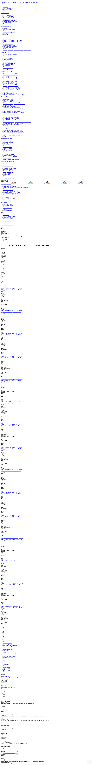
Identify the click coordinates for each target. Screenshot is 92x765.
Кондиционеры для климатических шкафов (13, 130)
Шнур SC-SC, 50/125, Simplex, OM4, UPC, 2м (11, 380)
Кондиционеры (4, 128)
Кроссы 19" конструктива (9, 32)
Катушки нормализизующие (9, 63)
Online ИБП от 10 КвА (8, 217)
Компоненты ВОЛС (5, 52)
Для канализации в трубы (9, 42)
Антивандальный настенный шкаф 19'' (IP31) (13, 110)
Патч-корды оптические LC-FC (10, 77)
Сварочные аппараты (8, 68)
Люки (4, 175)
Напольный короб (7, 173)
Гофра (4, 206)
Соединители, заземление (9, 198)
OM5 (3, 268)
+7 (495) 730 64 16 (5, 233)
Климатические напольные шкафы (11, 118)
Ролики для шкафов (7, 150)
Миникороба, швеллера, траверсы (11, 196)
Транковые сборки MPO (8, 90)
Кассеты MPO (6, 65)
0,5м (3, 277)
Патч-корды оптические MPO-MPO (11, 89)
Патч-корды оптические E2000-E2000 (12, 87)
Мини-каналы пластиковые (9, 168)
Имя (1, 752)
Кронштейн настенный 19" (9, 106)
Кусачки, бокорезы (7, 22)
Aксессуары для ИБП (8, 218)
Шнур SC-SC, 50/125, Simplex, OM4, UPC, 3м (11, 402)
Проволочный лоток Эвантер (10, 186)
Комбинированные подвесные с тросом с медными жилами (17, 50)
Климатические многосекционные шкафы (13, 123)
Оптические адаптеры (8, 59)
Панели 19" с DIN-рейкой (9, 153)
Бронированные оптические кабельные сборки (14, 94)
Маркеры (5, 209)
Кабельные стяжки (7, 204)
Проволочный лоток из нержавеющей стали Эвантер (15, 187)
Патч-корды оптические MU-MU (10, 86)
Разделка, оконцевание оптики (10, 66)
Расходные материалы (8, 64)
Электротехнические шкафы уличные (12, 163)
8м (2, 284)
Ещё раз (2, 759)
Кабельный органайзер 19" (9, 143)
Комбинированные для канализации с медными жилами (16, 48)
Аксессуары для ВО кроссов (9, 58)
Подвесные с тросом (8, 44)
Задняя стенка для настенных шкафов (12, 159)
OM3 (3, 265)
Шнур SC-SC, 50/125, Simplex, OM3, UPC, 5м (11, 334)
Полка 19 (5, 149)
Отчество (3, 754)
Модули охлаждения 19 (8, 141)
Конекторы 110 (6, 34)
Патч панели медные (8, 16)
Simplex (4, 275)
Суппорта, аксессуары (8, 172)
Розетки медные (7, 19)
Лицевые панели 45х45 (8, 178)
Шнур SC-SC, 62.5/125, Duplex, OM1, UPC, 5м (11, 607)
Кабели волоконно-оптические (8, 36)
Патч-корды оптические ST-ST (10, 84)
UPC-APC (4, 260)
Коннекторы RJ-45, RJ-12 (9, 20)
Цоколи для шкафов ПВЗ (9, 155)
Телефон (2, 755)
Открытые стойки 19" (8, 105)
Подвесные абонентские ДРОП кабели (12, 41)
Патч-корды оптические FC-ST (10, 76)
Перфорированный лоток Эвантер (11, 191)
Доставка (30, 2)
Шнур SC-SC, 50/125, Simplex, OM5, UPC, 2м (11, 471)
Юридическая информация (7, 688)
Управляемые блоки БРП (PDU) (10, 156)
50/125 (3, 253)
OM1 (3, 263)
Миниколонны (6, 174)
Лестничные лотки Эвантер (9, 194)
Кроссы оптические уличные (10, 55)
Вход (2, 748)
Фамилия (3, 751)
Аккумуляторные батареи (9, 219)
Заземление (5, 145)
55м (3, 285)
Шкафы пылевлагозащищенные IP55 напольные (14, 102)
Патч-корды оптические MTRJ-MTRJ (11, 88)
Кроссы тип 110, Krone (6, 26)
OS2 (3, 269)
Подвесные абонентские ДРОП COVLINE (13, 40)
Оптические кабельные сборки (10, 93)
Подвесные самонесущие (9, 45)
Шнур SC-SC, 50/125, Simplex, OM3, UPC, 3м (11, 312)
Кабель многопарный (8, 8)
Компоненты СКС (5, 13)
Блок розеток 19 (7, 158)
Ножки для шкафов (7, 148)
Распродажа (13, 2)
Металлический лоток (6, 184)
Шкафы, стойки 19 (5, 96)
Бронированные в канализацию (10, 46)
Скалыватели (6, 69)
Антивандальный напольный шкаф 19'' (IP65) (13, 111)
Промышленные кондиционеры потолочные (13, 132)
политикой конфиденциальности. (37, 716)
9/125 (3, 252)
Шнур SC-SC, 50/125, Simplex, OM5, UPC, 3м (11, 493)
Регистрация (6, 748)
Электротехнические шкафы (7, 161)
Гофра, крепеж (4, 202)
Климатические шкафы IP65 (9, 119)
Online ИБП (6, 215)
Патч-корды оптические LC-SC (10, 80)
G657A (3, 271)
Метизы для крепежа (8, 197)
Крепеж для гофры (7, 210)
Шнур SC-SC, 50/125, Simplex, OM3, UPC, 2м (11, 289)
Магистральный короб (8, 169)
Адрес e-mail (3, 757)
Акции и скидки (7, 668)
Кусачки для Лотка (7, 199)
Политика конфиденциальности (8, 687)
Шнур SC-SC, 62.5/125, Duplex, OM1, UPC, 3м (11, 584)
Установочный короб (8, 170)
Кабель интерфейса (7, 10)
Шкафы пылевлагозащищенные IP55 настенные (14, 104)
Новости (8, 2)
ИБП (2, 212)
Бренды (5, 669)
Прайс (34, 2)
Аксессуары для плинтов (9, 29)
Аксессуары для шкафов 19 (7, 138)
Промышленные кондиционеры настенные (13, 131)
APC (3, 257)
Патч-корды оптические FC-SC (10, 75)
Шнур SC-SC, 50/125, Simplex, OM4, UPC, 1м (11, 357)
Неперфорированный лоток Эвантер (11, 192)
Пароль (2, 735)
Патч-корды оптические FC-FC (10, 73)
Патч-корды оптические (6, 71)
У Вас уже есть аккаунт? (6, 763)
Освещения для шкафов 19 (9, 154)
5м (2, 283)
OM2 (3, 264)
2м (2, 280)
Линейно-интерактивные (9, 216)
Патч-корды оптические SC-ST (10, 82)
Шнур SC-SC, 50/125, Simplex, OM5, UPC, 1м (11, 448)
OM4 (3, 267)
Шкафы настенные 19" (8, 100)
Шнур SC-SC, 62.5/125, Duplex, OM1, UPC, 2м (11, 562)
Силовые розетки (7, 176)
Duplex (3, 273)
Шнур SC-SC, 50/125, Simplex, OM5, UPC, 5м (11, 516)
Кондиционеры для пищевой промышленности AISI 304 (16, 133)
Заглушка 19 (6, 144)
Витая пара (5, 7)
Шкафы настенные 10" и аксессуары (11, 107)
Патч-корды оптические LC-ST (10, 81)
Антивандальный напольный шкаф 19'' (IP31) (13, 108)
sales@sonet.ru (4, 234)
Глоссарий (18, 2)
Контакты (38, 2)
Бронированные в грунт (8, 47)
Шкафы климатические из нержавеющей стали (14, 120)
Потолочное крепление (8, 188)
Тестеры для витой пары (8, 23)
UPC (3, 259)
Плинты (5, 28)
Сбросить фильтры (5, 286)
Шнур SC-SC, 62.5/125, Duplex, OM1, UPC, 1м (11, 539)
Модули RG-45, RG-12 (8, 17)
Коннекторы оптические (9, 60)
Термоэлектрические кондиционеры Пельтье (13, 135)
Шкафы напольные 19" (8, 99)
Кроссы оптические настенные (10, 54)
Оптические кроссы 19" (8, 57)
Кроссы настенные (7, 30)
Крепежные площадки (8, 205)
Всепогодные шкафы (5, 114)
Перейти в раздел (5, 182)
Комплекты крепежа (8, 142)
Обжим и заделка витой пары (10, 21)
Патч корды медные (7, 15)
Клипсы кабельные (7, 208)
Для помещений (7, 39)
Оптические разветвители (9, 62)
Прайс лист (3, 685)
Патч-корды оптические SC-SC (10, 83)
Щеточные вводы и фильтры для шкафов (12, 151)
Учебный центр (6, 670)
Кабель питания (7, 221)
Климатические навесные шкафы (11, 117)
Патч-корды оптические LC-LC (10, 78)
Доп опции (5, 125)
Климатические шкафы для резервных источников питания (17, 122)
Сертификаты (24, 2)
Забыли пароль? (4, 741)
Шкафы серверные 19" (8, 101)
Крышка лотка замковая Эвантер (10, 193)
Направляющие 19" (7, 147)
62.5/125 (4, 255)
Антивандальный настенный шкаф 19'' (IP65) (13, 112)
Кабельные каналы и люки (7, 166)
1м (2, 278)
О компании (3, 2)
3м (2, 281)
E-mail (2, 734)
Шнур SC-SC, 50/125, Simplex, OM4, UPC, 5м (11, 425)
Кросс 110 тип (6, 33)
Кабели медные (4, 4)
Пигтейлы (5, 92)
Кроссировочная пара (8, 9)
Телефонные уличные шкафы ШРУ (11, 124)
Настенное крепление (8, 190)
